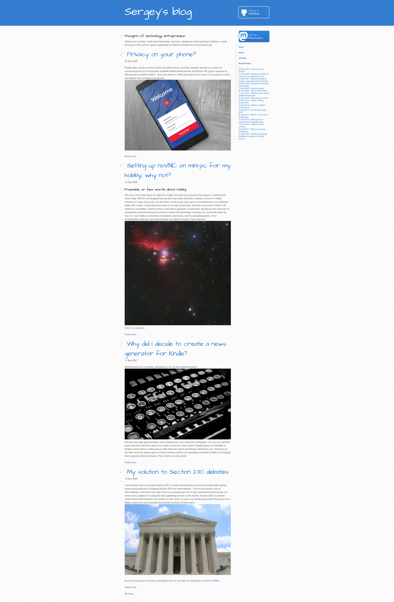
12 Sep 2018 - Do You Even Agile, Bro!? (253, 111)
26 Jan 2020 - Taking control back (253, 90)
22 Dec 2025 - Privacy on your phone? (251, 70)
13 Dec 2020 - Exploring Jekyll (251, 88)
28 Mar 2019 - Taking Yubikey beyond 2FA (251, 101)
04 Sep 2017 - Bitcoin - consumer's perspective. (253, 115)
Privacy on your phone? (160, 54)
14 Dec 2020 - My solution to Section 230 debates (254, 84)
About (241, 52)
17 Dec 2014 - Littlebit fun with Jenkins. (251, 125)
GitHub (254, 12)
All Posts (129, 593)
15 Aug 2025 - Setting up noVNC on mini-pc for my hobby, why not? (254, 75)
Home (241, 47)
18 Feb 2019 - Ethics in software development (252, 106)
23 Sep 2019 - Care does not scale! (253, 97)
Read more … (132, 156)
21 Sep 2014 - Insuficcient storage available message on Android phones (253, 136)
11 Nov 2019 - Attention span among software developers (254, 94)
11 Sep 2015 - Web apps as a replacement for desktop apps (251, 120)
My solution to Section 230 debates (176, 472)
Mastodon (255, 37)
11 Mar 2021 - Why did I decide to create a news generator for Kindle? (253, 79)
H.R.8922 (214, 580)
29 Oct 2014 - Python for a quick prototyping (252, 130)
